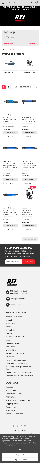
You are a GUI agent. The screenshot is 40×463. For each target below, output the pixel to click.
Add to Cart (10, 133)
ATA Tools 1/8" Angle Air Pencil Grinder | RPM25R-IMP (29, 119)
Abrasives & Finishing (14, 317)
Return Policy (11, 407)
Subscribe (29, 262)
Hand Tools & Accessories (16, 360)
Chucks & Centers (13, 343)
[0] (34, 3)
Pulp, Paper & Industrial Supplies (18, 400)
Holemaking (10, 323)
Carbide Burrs (11, 333)
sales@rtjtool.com (12, 3)
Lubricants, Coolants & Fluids (17, 363)
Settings (20, 449)
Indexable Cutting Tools (15, 337)
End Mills (9, 320)
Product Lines (11, 390)
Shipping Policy (12, 404)
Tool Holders (11, 347)
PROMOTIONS (11, 397)
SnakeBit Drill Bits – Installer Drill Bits (19, 376)
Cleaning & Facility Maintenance (18, 372)
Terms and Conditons (14, 414)
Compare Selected (30, 239)
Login (23, 3)
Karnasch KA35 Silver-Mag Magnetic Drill (27, 212)
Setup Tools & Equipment (16, 353)
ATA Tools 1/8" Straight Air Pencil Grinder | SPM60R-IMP (29, 166)
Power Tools (10, 357)
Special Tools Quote (14, 394)
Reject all (20, 454)
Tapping (9, 327)
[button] (20, 43)
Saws (8, 340)
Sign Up (30, 3)
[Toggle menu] (3, 4)
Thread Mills (10, 330)
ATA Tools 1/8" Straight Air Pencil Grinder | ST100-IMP (10, 119)
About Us (9, 387)
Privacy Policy (11, 410)
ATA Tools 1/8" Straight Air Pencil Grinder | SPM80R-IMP (10, 212)
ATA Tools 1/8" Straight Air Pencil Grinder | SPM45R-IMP (10, 166)
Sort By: (15, 87)
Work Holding (11, 350)
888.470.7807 (16, 304)
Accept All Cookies (20, 459)
